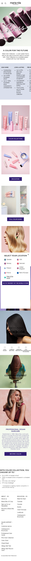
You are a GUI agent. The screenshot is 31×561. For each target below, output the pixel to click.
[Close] (28, 254)
